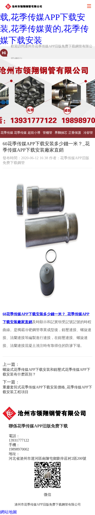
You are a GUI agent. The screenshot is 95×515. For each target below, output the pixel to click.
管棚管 (47, 132)
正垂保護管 (74, 134)
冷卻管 (88, 132)
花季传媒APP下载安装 (7, 134)
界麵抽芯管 (61, 134)
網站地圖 (8, 512)
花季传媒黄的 (20, 134)
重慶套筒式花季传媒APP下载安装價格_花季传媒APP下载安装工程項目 (47, 389)
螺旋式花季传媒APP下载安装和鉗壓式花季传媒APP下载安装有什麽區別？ (46, 372)
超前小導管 (34, 134)
